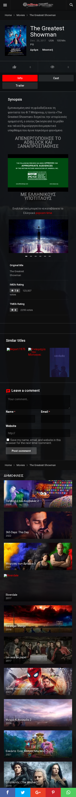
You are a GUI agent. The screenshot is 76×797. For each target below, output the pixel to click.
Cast (56, 78)
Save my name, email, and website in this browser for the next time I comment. (33, 441)
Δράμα (34, 49)
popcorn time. (44, 213)
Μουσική (47, 49)
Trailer (20, 85)
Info (20, 78)
